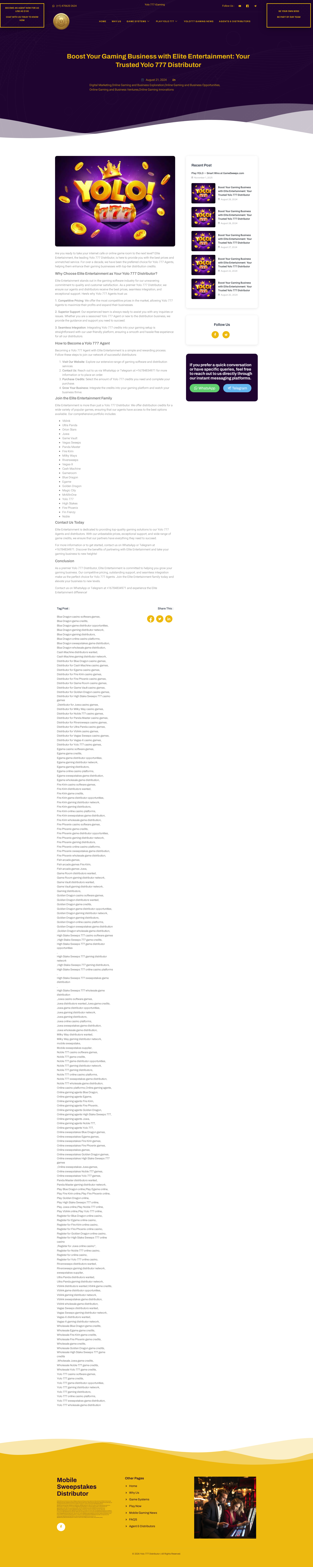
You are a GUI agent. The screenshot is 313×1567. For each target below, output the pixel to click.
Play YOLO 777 (165, 21)
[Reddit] (226, 334)
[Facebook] (215, 334)
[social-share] (150, 618)
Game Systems (136, 21)
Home (102, 21)
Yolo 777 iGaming (155, 5)
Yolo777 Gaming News (199, 21)
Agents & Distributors (235, 21)
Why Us (116, 21)
